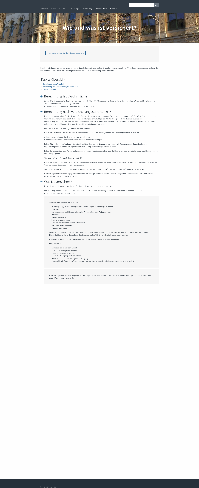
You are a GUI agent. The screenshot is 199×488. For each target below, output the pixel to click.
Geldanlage (74, 9)
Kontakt (113, 9)
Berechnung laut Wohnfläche (54, 84)
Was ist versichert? (50, 89)
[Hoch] (42, 96)
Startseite (44, 9)
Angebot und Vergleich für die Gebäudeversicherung (65, 53)
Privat (53, 9)
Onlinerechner (101, 9)
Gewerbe (63, 9)
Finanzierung (87, 9)
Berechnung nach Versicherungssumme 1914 (60, 86)
